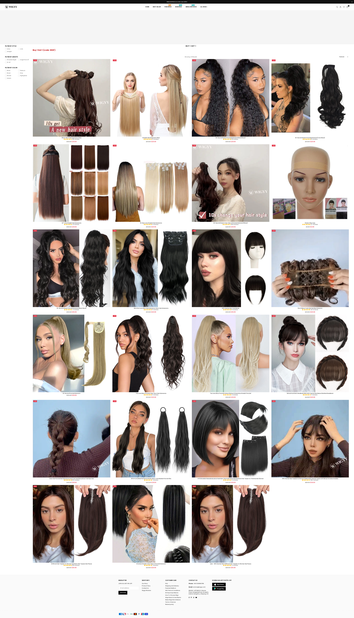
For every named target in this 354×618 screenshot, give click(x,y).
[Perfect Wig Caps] (310, 183)
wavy (8, 49)
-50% (35, 60)
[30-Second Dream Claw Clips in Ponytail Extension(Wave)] (230, 183)
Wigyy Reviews (146, 590)
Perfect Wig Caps (310, 222)
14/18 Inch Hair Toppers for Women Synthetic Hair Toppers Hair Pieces (71, 563)
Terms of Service (170, 602)
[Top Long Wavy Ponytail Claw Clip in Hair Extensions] (151, 353)
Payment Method (170, 588)
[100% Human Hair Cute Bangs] (230, 268)
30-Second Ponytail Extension (71, 393)
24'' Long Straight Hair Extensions (71, 222)
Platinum (22, 70)
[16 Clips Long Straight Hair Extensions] (151, 183)
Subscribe (123, 592)
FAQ (166, 583)
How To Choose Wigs (171, 595)
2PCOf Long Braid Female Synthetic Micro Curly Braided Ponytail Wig (151, 478)
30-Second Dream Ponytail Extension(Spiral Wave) (231, 137)
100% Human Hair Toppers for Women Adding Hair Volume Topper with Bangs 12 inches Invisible (310, 478)
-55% (273, 401)
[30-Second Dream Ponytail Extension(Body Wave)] (71, 268)
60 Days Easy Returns (171, 593)
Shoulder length (11, 59)
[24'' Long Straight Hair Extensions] (71, 183)
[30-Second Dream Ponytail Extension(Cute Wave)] (310, 98)
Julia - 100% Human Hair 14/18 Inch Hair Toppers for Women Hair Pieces (230, 563)
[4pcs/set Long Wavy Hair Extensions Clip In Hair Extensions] (151, 268)
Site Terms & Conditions (172, 590)
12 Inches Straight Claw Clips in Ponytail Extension (151, 563)
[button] (347, 6)
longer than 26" (24, 59)
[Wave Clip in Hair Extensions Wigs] (71, 98)
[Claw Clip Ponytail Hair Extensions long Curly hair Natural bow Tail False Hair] (71, 439)
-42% (273, 145)
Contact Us (145, 588)
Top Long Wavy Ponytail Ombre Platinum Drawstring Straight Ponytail (230, 393)
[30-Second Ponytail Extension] (71, 353)
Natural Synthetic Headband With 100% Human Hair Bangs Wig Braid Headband (310, 393)
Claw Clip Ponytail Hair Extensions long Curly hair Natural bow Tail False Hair (71, 478)
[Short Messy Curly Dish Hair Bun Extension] (310, 268)
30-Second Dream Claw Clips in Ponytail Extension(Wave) (230, 222)
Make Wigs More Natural (172, 600)
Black (8, 70)
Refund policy (169, 604)
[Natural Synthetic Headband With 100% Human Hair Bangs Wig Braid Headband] (310, 353)
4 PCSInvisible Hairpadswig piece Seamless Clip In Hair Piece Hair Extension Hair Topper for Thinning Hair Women (231, 478)
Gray (21, 73)
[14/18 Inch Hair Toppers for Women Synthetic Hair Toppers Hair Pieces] (71, 524)
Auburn (9, 78)
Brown (9, 73)
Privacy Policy (146, 586)
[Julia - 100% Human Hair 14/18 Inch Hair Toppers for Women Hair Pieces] (230, 524)
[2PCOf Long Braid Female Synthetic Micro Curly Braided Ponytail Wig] (151, 439)
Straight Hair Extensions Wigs (151, 137)
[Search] (337, 6)
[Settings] (340, 6)
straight (9, 51)
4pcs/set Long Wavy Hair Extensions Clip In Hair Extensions (151, 308)
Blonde (9, 75)
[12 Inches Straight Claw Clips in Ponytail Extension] (151, 524)
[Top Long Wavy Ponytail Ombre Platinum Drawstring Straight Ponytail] (230, 353)
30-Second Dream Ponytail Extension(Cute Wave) (310, 137)
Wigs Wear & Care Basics (173, 597)
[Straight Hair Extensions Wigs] (151, 98)
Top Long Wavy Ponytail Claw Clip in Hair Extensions (151, 393)
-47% (114, 316)
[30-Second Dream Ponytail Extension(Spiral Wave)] (230, 98)
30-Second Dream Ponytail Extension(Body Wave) (71, 308)
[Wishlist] (344, 6)
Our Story (145, 583)
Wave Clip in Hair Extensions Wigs (71, 137)
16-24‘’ (9, 62)
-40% (194, 145)
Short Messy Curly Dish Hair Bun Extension (310, 308)
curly (21, 49)
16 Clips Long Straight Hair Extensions (151, 222)
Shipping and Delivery (172, 586)
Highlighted (23, 75)
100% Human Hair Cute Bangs (230, 308)
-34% (114, 401)
